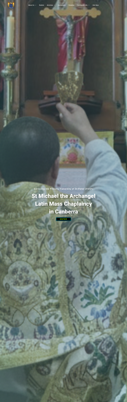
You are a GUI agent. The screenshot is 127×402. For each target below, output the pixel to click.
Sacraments (62, 5)
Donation (71, 5)
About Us (31, 5)
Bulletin (41, 5)
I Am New (95, 5)
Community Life (82, 5)
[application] (35, 5)
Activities (50, 5)
